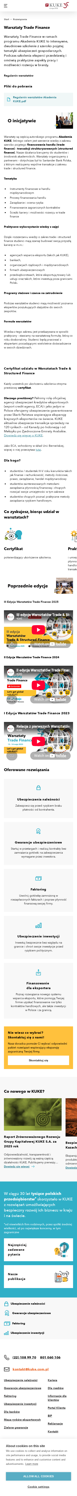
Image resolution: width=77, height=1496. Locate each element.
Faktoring (10, 1396)
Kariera (52, 1380)
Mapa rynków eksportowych (22, 1420)
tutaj (38, 450)
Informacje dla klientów (57, 1398)
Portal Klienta (57, 1408)
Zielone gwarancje (16, 1428)
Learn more (31, 1463)
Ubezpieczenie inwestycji (20, 1404)
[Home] (59, 5)
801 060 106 (50, 1357)
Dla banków (12, 1412)
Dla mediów (56, 1388)
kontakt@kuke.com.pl (31, 1369)
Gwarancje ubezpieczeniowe (22, 1388)
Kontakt (53, 1431)
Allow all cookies (38, 1476)
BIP (50, 1416)
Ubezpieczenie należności (21, 1380)
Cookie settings (39, 1486)
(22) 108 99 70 (24, 1357)
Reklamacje (55, 1424)
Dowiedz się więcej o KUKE (23, 435)
